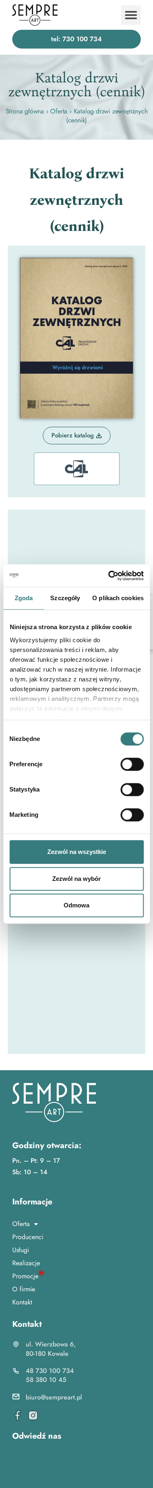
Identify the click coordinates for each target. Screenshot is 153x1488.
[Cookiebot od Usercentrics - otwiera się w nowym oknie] (109, 575)
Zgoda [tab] (24, 597)
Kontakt (22, 1302)
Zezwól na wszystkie (76, 851)
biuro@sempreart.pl (54, 1397)
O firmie (23, 1289)
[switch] (132, 764)
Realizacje (26, 1263)
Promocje (25, 1276)
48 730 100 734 (50, 1370)
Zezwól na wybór (76, 878)
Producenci (27, 1237)
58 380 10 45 (46, 1379)
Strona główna (25, 111)
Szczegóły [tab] (65, 597)
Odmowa (76, 905)
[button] (131, 15)
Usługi (20, 1250)
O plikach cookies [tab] (118, 597)
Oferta (58, 111)
